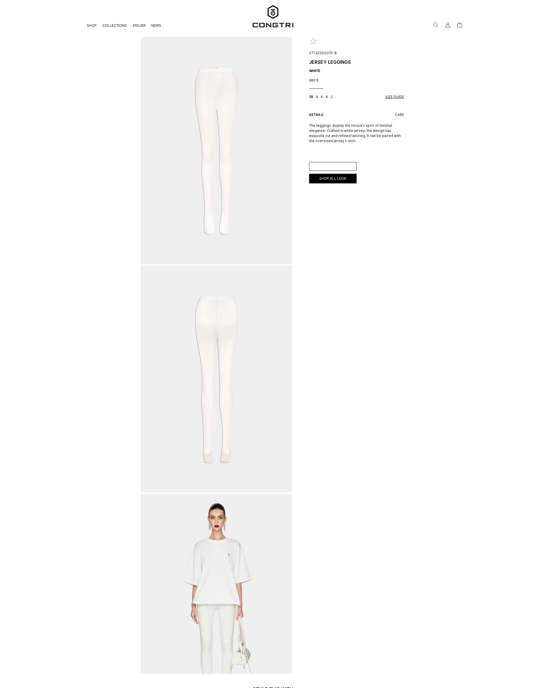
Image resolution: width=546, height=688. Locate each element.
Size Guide (394, 97)
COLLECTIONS (114, 25)
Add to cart (332, 166)
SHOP (92, 25)
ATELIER (139, 25)
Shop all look (332, 178)
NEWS (156, 25)
